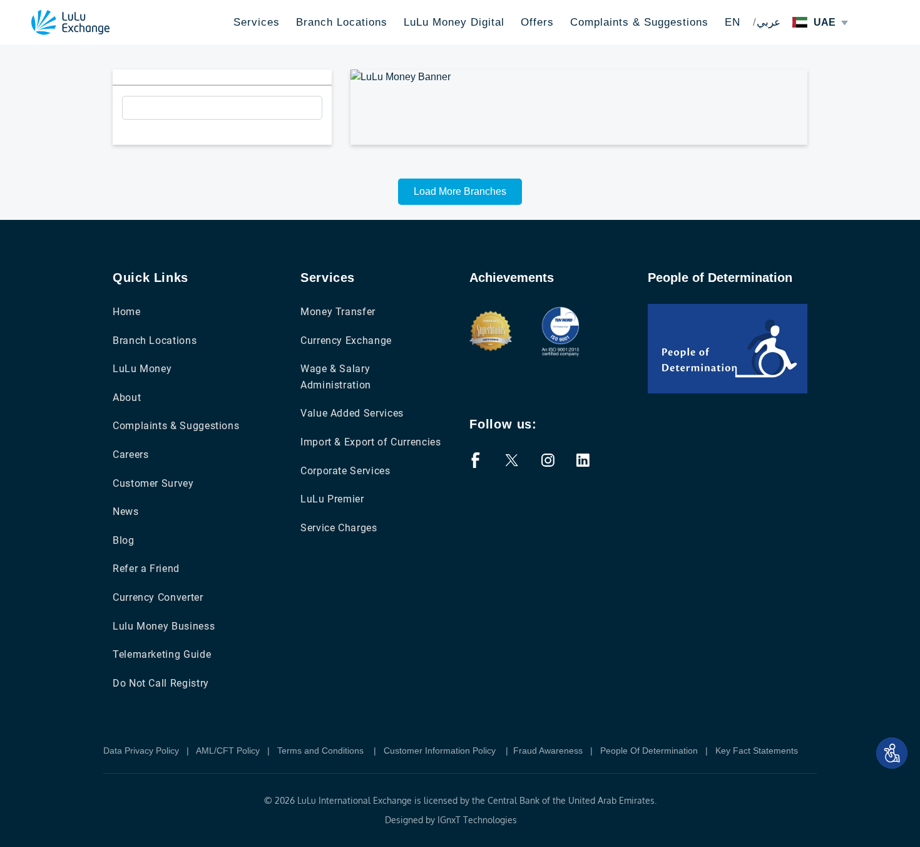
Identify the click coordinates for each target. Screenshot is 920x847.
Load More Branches (460, 191)
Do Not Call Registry (161, 683)
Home (127, 312)
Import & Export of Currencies (370, 442)
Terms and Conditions (321, 751)
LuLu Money (142, 369)
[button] (891, 753)
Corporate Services (345, 471)
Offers (537, 22)
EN (732, 22)
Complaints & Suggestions (639, 22)
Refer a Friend (146, 568)
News (126, 511)
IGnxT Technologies (477, 819)
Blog (124, 540)
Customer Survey (153, 483)
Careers (130, 454)
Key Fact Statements (756, 751)
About (127, 397)
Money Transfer (338, 312)
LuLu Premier (332, 499)
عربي (768, 22)
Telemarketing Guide (162, 654)
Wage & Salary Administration (335, 377)
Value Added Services (352, 413)
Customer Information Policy (441, 751)
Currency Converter (158, 597)
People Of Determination (649, 751)
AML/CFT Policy (228, 751)
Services (256, 22)
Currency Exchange (346, 340)
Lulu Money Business (164, 626)
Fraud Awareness (548, 751)
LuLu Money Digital (454, 22)
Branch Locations (341, 22)
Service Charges (338, 528)
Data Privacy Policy (141, 751)
